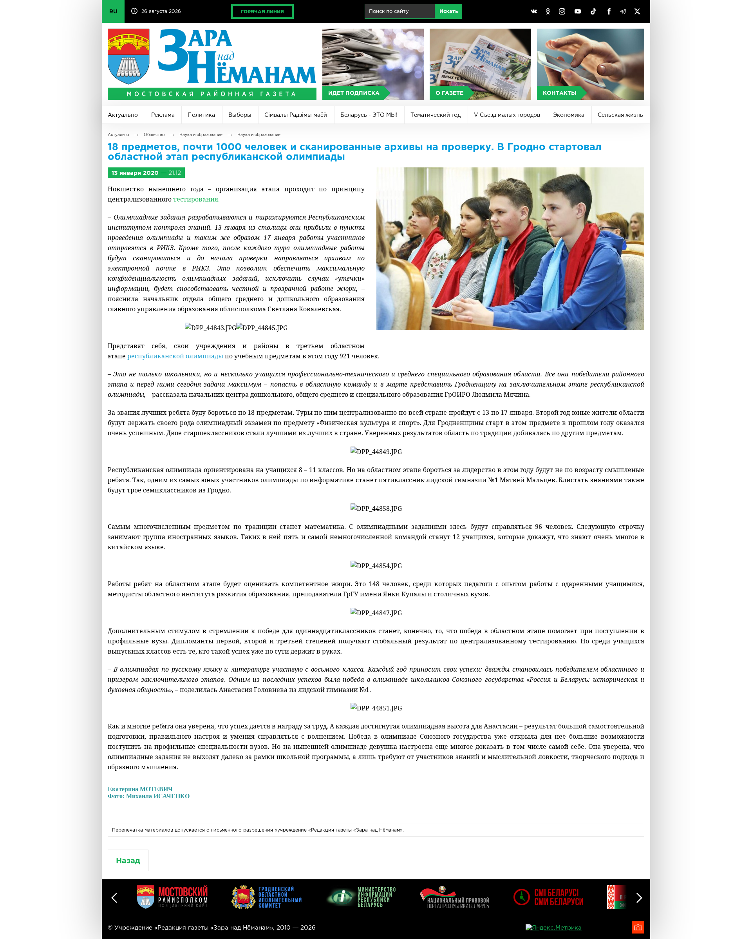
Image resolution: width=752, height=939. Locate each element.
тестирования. (196, 199)
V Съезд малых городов (507, 115)
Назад (128, 860)
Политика (201, 115)
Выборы (239, 115)
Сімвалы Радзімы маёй (295, 115)
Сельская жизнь (620, 115)
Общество (154, 135)
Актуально (123, 115)
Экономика (568, 115)
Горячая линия (262, 11)
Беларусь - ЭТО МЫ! (369, 115)
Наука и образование (200, 135)
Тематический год (435, 115)
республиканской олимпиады (175, 356)
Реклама (163, 115)
